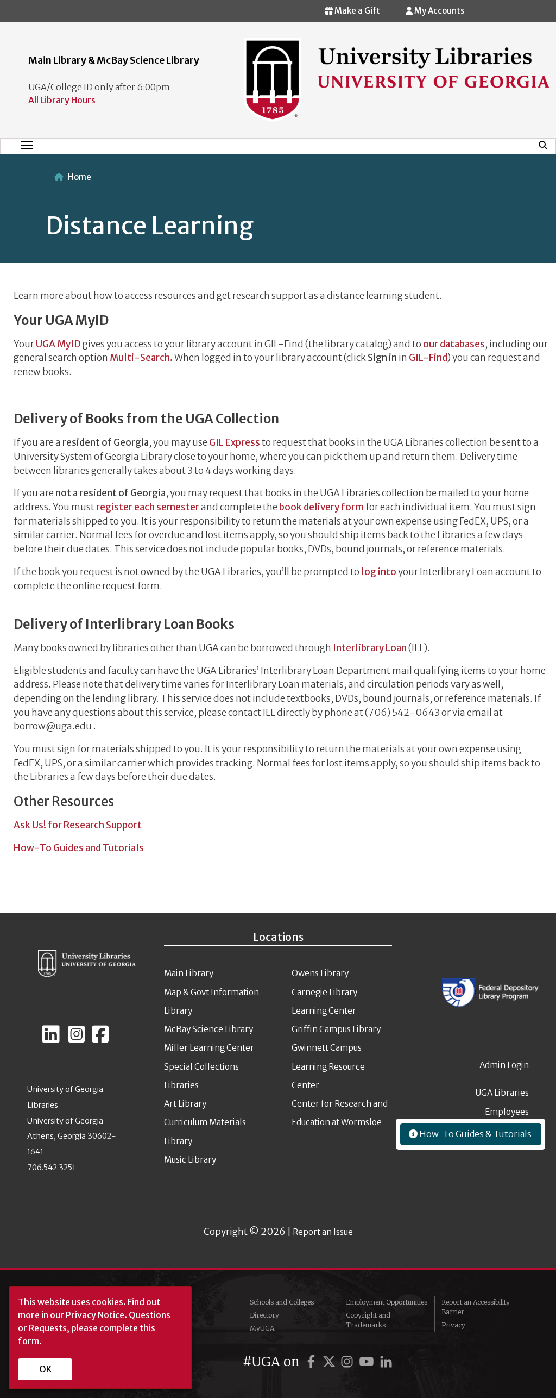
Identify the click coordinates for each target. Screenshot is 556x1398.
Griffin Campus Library (336, 1029)
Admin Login (504, 1065)
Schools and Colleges (282, 1302)
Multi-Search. (141, 358)
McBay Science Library (208, 1029)
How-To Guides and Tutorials (79, 848)
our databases (454, 344)
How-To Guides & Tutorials (475, 1133)
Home (79, 177)
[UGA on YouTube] (368, 1361)
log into (378, 572)
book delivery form (321, 507)
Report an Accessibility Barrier (475, 1307)
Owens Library (320, 973)
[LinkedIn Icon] (51, 1039)
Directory (264, 1315)
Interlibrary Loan (370, 648)
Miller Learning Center (209, 1048)
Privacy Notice (95, 1314)
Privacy (453, 1325)
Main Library (188, 973)
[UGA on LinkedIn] (386, 1361)
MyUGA (262, 1328)
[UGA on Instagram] (348, 1361)
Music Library (190, 1159)
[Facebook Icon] (100, 1039)
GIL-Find (428, 358)
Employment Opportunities (386, 1302)
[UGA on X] (331, 1361)
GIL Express (234, 442)
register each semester (147, 507)
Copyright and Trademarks (368, 1320)
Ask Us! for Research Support (78, 825)
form (28, 1340)
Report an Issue (323, 1232)
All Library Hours (62, 100)
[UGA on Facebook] (313, 1361)
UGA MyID (58, 344)
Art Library (185, 1104)
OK (45, 1369)
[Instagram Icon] (76, 1039)
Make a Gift (356, 10)
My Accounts (438, 10)
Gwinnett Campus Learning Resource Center (328, 1066)
